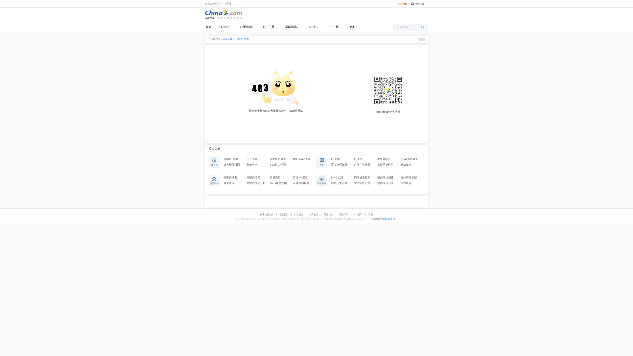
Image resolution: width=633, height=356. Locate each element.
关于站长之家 (266, 214)
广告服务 (298, 214)
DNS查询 (252, 159)
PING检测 (337, 177)
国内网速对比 (385, 183)
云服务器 (386, 218)
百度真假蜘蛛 (339, 164)
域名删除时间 (232, 164)
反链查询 (275, 177)
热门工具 (268, 27)
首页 (208, 27)
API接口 (313, 27)
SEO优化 (223, 27)
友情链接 (313, 214)
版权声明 (343, 214)
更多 (352, 27)
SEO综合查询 (278, 164)
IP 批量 (358, 159)
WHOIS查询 (231, 159)
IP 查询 (335, 159)
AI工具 (334, 27)
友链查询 (252, 164)
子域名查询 (242, 39)
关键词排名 (230, 177)
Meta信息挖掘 (278, 183)
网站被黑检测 (362, 177)
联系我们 (283, 214)
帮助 (370, 214)
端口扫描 (406, 164)
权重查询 (246, 27)
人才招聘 (358, 214)
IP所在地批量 (362, 164)
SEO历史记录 (362, 183)
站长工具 (227, 39)
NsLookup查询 (302, 159)
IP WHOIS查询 (409, 159)
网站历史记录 (339, 183)
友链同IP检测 (385, 164)
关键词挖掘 (253, 177)
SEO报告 (406, 183)
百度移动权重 (301, 183)
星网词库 (291, 27)
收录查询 (229, 183)
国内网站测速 (385, 177)
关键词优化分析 (256, 183)
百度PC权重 (300, 177)
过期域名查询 (278, 159)
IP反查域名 (384, 159)
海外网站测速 (409, 177)
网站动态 (328, 214)
